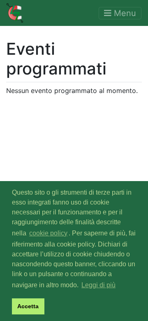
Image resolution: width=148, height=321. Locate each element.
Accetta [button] (28, 306)
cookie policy (48, 233)
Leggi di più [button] (98, 284)
